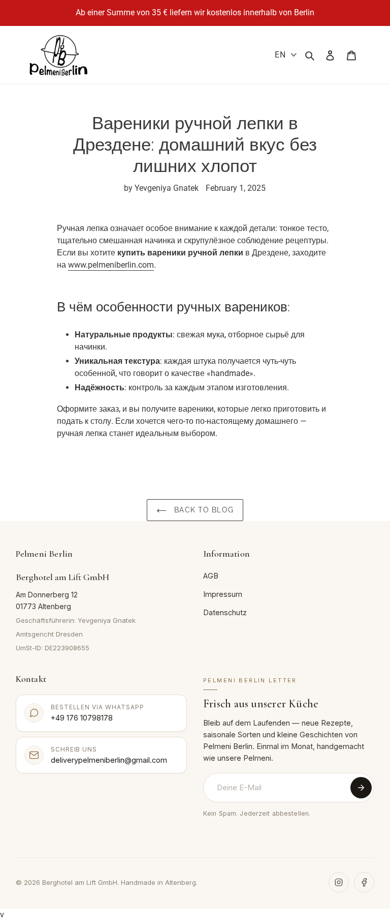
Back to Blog (203, 510)
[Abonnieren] (361, 787)
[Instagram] (339, 882)
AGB (210, 575)
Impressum (222, 594)
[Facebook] (364, 882)
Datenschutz (225, 612)
